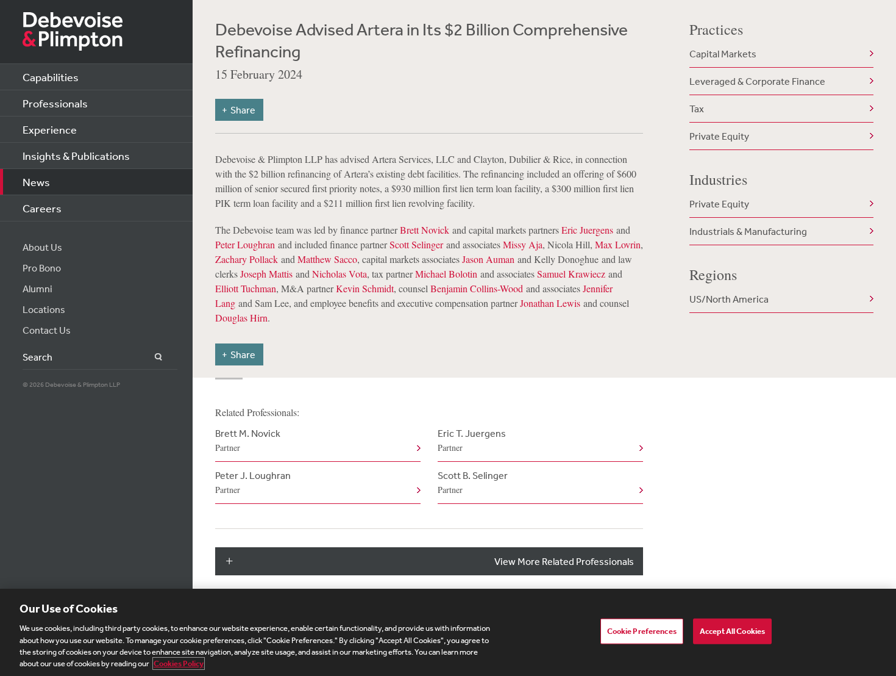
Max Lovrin (618, 244)
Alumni (37, 288)
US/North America (729, 299)
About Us (42, 247)
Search (151, 357)
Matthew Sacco (327, 259)
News (36, 182)
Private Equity (719, 136)
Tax (696, 108)
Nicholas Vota (339, 273)
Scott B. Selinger (473, 482)
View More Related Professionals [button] (564, 561)
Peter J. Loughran (253, 482)
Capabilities (51, 77)
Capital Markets (722, 54)
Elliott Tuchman (245, 288)
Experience (50, 129)
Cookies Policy (179, 663)
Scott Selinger (416, 244)
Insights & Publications (76, 155)
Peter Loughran (245, 244)
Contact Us (47, 330)
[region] (448, 632)
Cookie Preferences (642, 631)
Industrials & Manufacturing (748, 231)
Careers (42, 208)
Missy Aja (522, 244)
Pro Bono (42, 268)
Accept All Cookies (732, 631)
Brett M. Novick (247, 440)
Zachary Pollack (246, 259)
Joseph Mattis (266, 273)
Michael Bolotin (446, 273)
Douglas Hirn (241, 317)
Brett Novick (424, 229)
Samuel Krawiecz (571, 273)
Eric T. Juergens (472, 440)
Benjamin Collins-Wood (476, 288)
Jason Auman (488, 259)
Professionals (55, 103)
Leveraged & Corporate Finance (757, 81)
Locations (44, 309)
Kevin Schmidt (365, 288)
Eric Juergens (587, 229)
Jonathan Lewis (550, 303)
